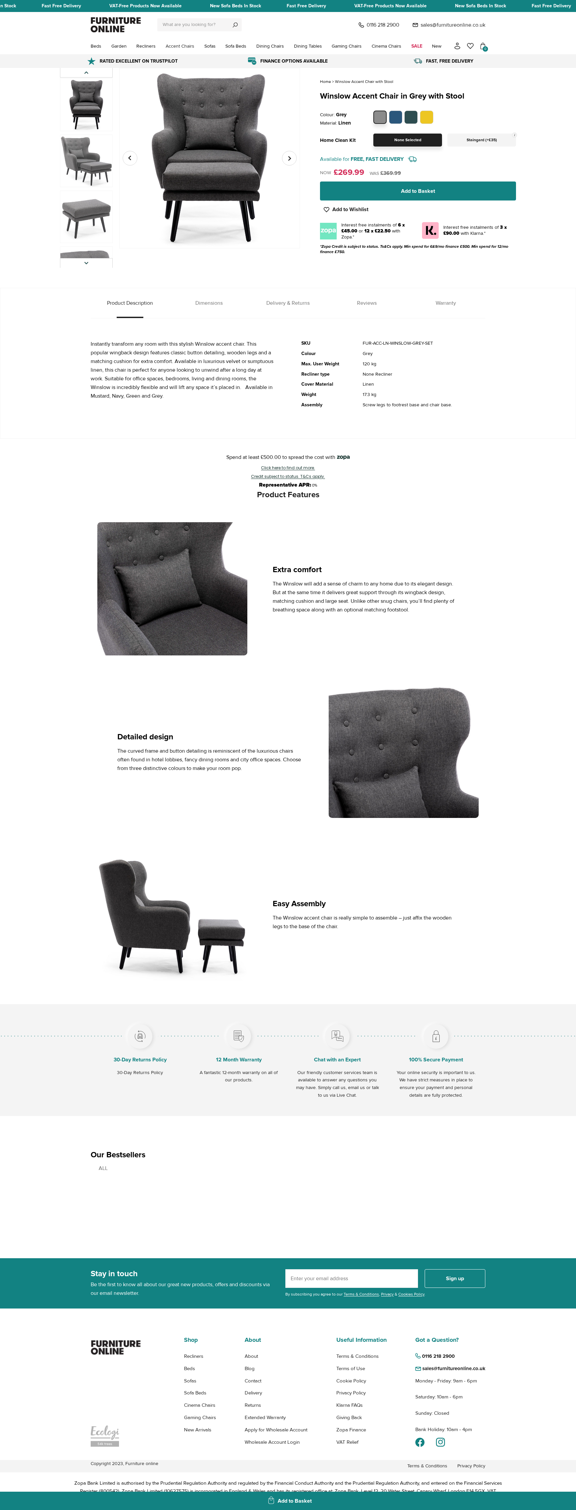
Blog (250, 1368)
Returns (253, 1405)
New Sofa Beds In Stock (235, 6)
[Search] (235, 24)
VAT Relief (347, 1442)
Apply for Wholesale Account (276, 1430)
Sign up (455, 1278)
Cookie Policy (351, 1381)
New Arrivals (197, 1430)
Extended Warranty (265, 1417)
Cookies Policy (411, 1294)
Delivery (253, 1393)
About (251, 1356)
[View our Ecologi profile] (116, 1436)
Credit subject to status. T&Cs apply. (288, 477)
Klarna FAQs (349, 1405)
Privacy (387, 1294)
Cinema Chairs (199, 1405)
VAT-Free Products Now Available (145, 6)
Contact (253, 1381)
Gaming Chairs (200, 1417)
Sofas (190, 1381)
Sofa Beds (195, 1393)
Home (325, 81)
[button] (86, 263)
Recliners (193, 1356)
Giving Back (349, 1417)
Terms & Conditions (361, 1294)
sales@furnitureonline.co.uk (453, 25)
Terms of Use (350, 1368)
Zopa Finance (351, 1430)
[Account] (457, 46)
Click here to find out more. (288, 468)
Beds (189, 1368)
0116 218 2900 (383, 25)
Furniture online (141, 1463)
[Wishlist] (470, 46)
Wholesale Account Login (272, 1442)
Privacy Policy (351, 1393)
